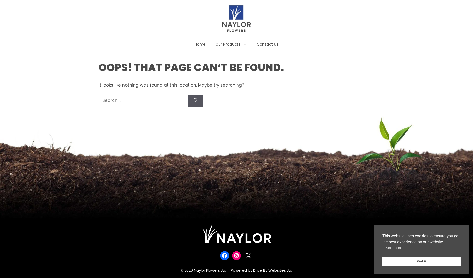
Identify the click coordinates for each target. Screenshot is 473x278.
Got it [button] (421, 261)
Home (199, 44)
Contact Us (268, 44)
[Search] (195, 101)
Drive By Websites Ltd (272, 270)
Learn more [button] (392, 248)
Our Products (228, 44)
